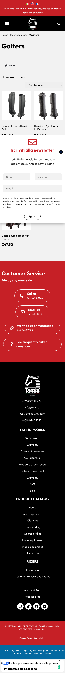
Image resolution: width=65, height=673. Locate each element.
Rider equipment (19, 34)
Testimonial (33, 570)
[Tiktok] (28, 606)
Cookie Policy (40, 638)
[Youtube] (44, 606)
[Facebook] (36, 606)
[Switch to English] (32, 4)
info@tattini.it (40, 629)
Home (5, 34)
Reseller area (32, 596)
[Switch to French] (37, 4)
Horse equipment (32, 540)
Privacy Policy (26, 638)
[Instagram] (20, 606)
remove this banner (43, 653)
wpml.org (28, 650)
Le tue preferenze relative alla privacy (33, 663)
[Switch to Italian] (28, 4)
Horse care (32, 553)
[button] (11, 23)
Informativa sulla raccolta (20, 668)
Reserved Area (32, 590)
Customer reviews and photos (32, 576)
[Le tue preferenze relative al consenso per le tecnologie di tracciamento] (59, 667)
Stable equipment (32, 546)
